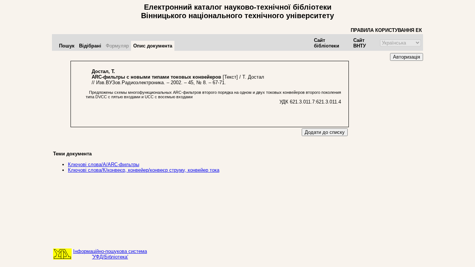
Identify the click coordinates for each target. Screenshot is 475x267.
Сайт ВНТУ (359, 43)
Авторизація (406, 57)
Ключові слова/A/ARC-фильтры (103, 164)
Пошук (67, 46)
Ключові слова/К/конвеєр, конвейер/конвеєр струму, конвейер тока (143, 170)
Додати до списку (325, 132)
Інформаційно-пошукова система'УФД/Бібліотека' (110, 254)
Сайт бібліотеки (326, 43)
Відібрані (90, 46)
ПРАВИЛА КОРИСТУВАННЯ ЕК (386, 30)
